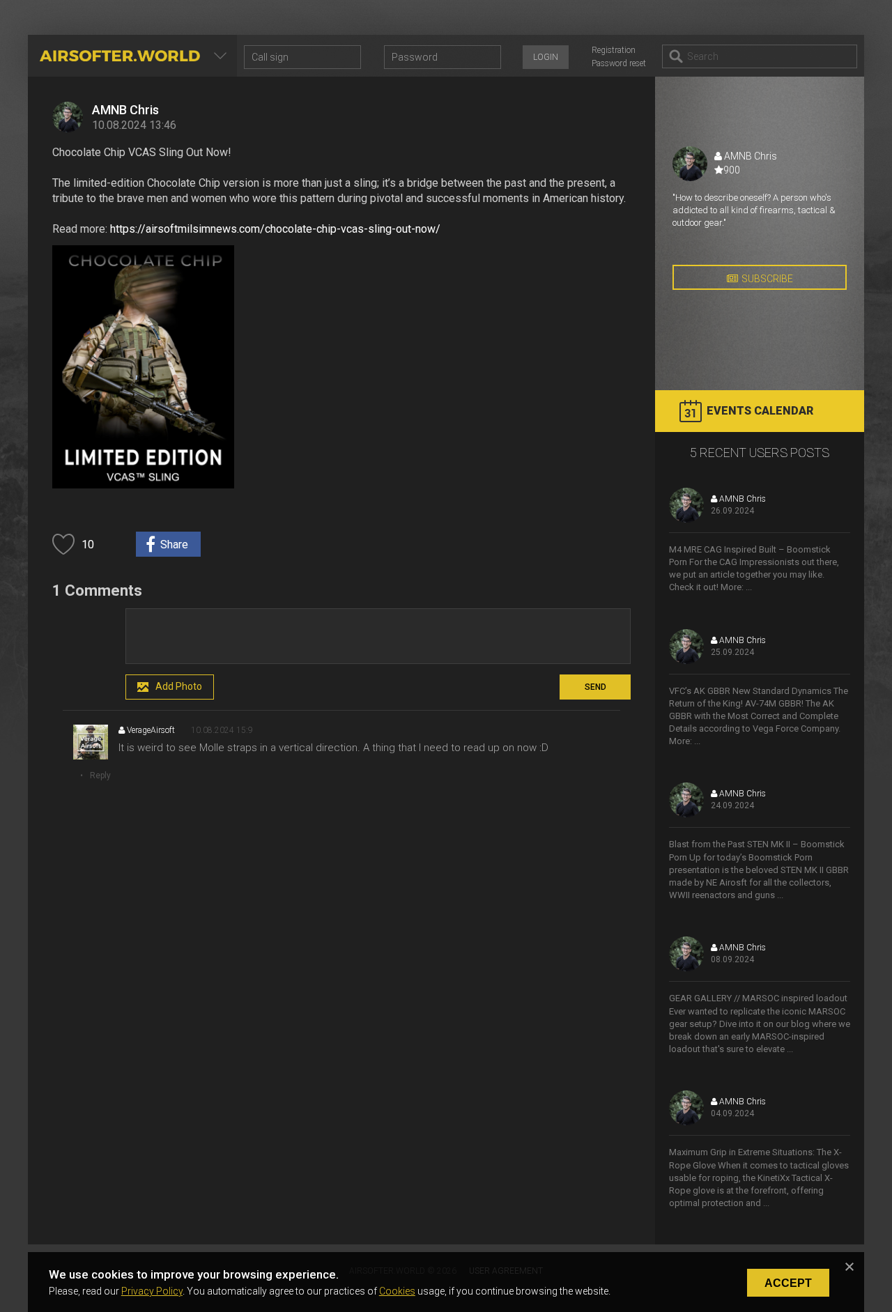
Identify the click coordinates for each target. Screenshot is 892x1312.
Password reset (619, 63)
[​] (378, 636)
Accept (788, 1283)
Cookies (397, 1291)
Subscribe (767, 278)
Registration (614, 50)
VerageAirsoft (150, 730)
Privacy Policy (152, 1291)
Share (174, 544)
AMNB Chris (125, 109)
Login (545, 57)
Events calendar (760, 410)
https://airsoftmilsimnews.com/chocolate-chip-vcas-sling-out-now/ (275, 229)
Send (595, 687)
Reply (100, 775)
